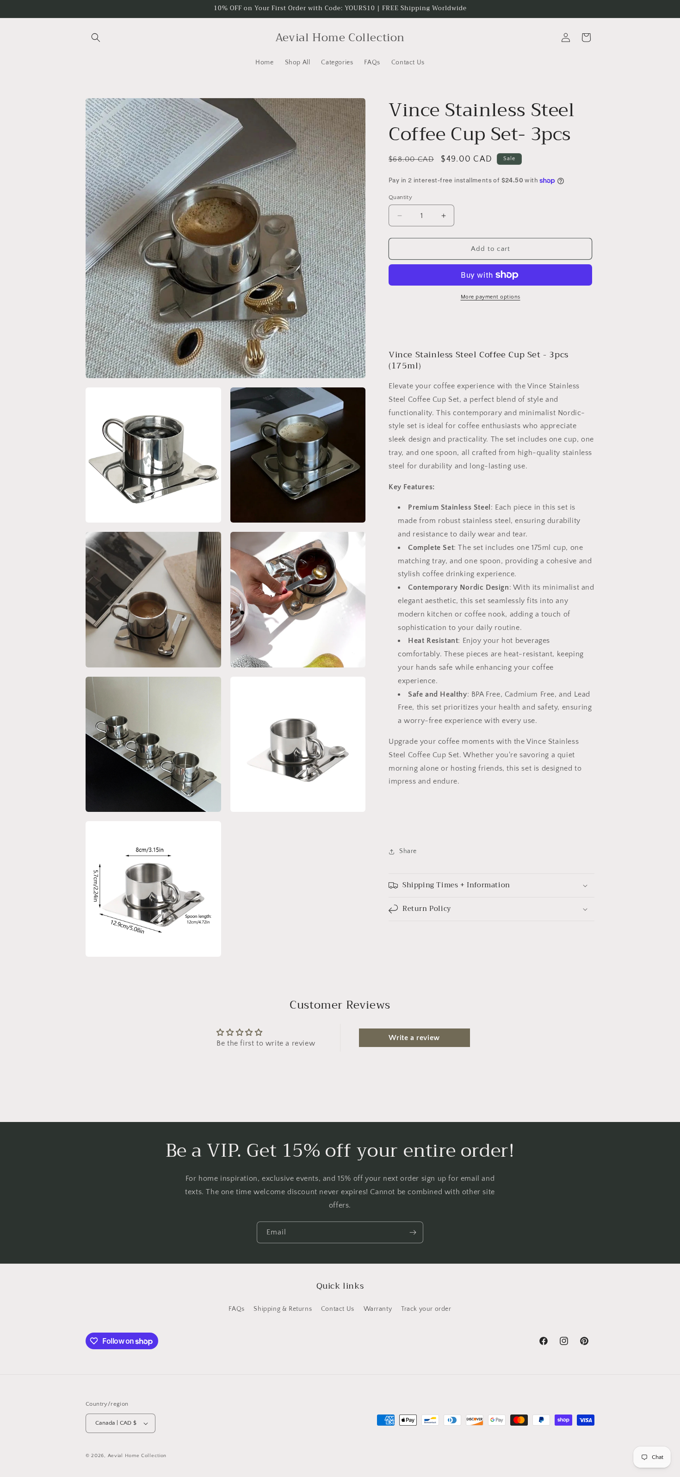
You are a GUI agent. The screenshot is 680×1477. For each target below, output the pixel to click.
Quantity (400, 197)
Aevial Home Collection (137, 1455)
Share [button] (408, 851)
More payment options (490, 297)
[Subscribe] (412, 1232)
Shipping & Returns (282, 1308)
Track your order (426, 1308)
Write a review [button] (414, 1038)
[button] (96, 37)
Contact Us (337, 1308)
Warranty (378, 1308)
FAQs (236, 1308)
